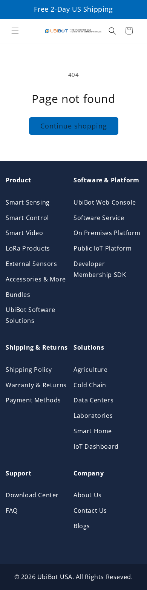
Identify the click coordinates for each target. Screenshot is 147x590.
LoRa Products (28, 248)
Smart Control (27, 218)
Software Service (99, 218)
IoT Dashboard (96, 446)
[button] (15, 31)
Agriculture (91, 369)
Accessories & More (36, 279)
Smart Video (24, 233)
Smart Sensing (28, 202)
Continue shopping (73, 125)
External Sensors (31, 264)
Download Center (32, 495)
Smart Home (93, 431)
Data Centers (93, 400)
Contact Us (90, 510)
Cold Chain (90, 385)
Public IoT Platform (103, 248)
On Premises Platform (107, 233)
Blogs (82, 526)
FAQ (12, 510)
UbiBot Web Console (105, 202)
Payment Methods (33, 400)
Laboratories (93, 415)
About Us (88, 495)
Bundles (18, 294)
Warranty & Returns (36, 385)
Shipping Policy (29, 369)
